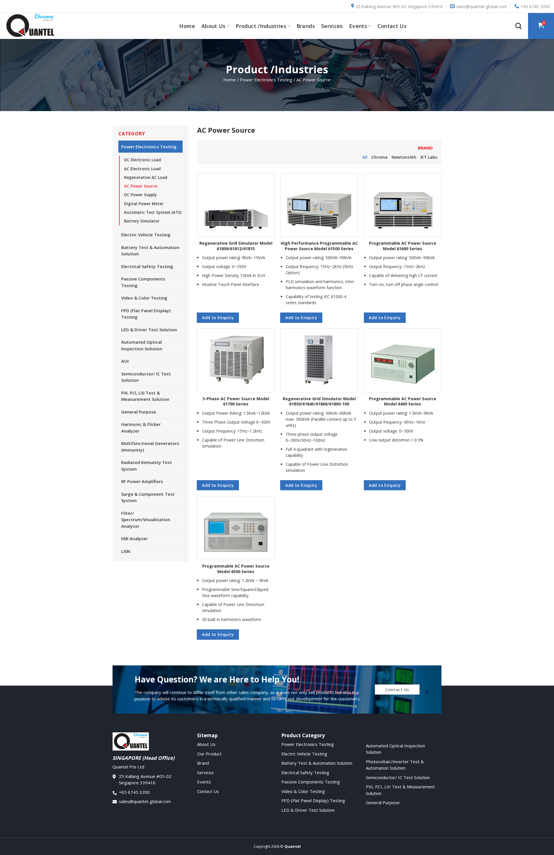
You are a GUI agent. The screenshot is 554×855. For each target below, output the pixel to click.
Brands (306, 26)
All (364, 157)
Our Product (209, 754)
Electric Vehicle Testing (146, 234)
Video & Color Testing (144, 298)
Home (187, 26)
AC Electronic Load (142, 168)
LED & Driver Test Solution (149, 329)
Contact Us (392, 26)
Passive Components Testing (143, 282)
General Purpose (138, 412)
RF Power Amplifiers (142, 481)
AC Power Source (140, 186)
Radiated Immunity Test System (146, 465)
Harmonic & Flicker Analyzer (141, 427)
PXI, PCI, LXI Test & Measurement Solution (145, 396)
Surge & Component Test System (148, 497)
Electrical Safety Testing (147, 266)
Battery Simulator (142, 221)
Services (332, 26)
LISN (125, 551)
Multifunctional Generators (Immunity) (150, 446)
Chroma (379, 157)
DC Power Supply (140, 194)
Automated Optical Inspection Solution (141, 345)
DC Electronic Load (142, 159)
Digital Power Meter (144, 203)
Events (358, 26)
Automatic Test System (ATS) (152, 212)
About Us (213, 26)
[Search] (518, 26)
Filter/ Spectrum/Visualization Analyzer (145, 519)
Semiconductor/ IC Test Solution (146, 377)
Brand (203, 763)
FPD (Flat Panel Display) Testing (146, 314)
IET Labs (428, 157)
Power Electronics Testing (149, 146)
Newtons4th (404, 157)
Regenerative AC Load (145, 177)
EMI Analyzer (134, 538)
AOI (125, 361)
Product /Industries (261, 26)
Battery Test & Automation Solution (150, 250)
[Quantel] (33, 26)
